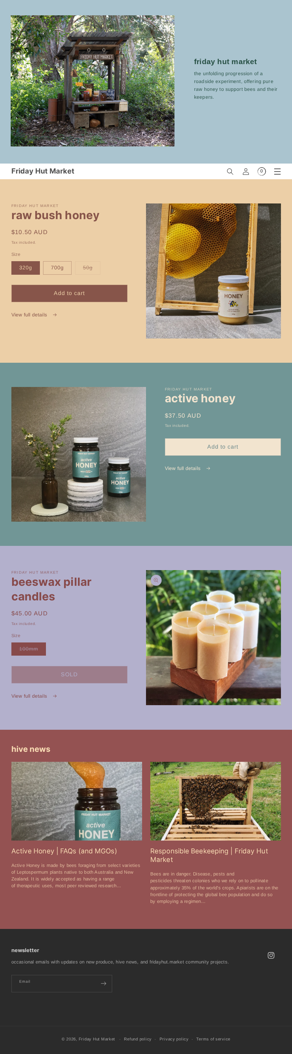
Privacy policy (174, 1039)
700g (57, 267)
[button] (230, 171)
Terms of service (213, 1039)
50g (91, 269)
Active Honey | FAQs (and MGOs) (64, 851)
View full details (30, 314)
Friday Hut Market (97, 1039)
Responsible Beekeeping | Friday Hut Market (209, 855)
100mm (32, 651)
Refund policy (138, 1039)
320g (25, 267)
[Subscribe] (103, 983)
